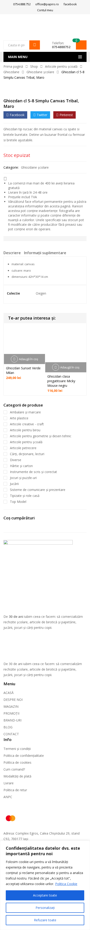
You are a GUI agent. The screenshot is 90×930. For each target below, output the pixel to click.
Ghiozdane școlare (40, 72)
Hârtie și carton (21, 466)
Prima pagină (13, 66)
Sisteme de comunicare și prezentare (37, 489)
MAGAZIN (10, 706)
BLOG (7, 727)
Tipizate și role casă (24, 495)
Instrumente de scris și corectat (33, 472)
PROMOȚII (11, 713)
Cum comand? (14, 769)
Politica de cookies (17, 762)
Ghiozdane (11, 72)
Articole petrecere (23, 448)
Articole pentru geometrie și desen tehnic (40, 436)
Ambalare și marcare (25, 412)
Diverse (15, 460)
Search (34, 45)
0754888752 (61, 47)
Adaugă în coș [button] (28, 359)
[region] (45, 885)
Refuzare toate (45, 920)
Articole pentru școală (61, 66)
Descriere (12, 252)
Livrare (8, 783)
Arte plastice (19, 418)
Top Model (18, 501)
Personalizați (45, 907)
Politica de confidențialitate (23, 755)
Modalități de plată (17, 776)
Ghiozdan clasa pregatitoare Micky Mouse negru (61, 381)
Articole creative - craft (27, 424)
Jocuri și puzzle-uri (23, 478)
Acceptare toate (45, 895)
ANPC (7, 797)
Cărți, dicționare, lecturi (27, 454)
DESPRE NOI (13, 699)
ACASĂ (8, 693)
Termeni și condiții (17, 748)
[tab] (12, 253)
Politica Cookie (66, 884)
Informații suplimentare (45, 252)
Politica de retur (15, 790)
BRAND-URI (12, 720)
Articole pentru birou (25, 430)
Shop (34, 66)
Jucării (14, 484)
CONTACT (11, 734)
